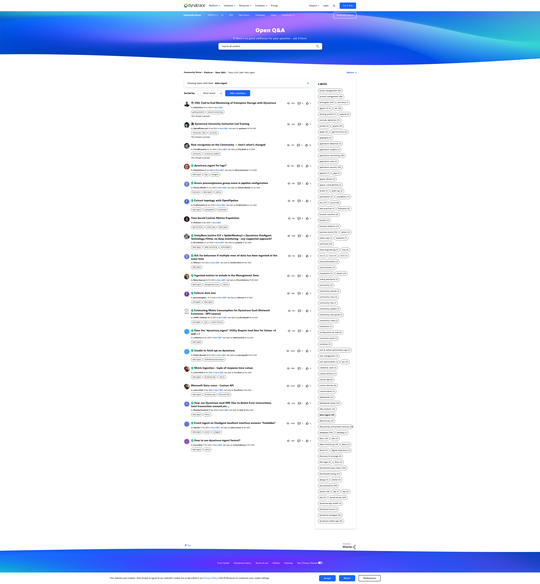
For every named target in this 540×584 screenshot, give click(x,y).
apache (335, 126)
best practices (326, 208)
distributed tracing (328, 474)
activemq (342, 102)
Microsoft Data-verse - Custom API (212, 385)
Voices (273, 15)
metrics (218, 192)
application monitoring (330, 155)
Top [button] (189, 545)
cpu (343, 362)
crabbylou (197, 338)
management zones (212, 284)
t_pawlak (239, 242)
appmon (323, 173)
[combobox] (270, 46)
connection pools (327, 338)
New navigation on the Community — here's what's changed (228, 144)
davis (322, 438)
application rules (327, 161)
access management (328, 90)
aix (336, 108)
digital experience (339, 450)
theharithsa (198, 107)
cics (321, 256)
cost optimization (327, 362)
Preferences (369, 578)
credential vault (326, 368)
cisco (206, 322)
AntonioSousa (199, 170)
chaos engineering (327, 250)
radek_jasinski (239, 338)
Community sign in (345, 15)
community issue (327, 297)
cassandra (340, 238)
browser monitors (327, 214)
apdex (322, 132)
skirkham (197, 223)
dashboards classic (328, 403)
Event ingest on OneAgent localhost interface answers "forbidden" (235, 423)
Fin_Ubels (238, 372)
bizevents (196, 192)
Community (287, 15)
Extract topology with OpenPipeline (216, 200)
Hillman (196, 263)
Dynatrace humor (327, 509)
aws (321, 202)
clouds (339, 273)
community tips (327, 303)
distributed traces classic (330, 468)
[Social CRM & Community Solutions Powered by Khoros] (349, 546)
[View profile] (187, 104)
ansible (323, 126)
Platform (212, 15)
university (213, 133)
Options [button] (350, 72)
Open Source (244, 15)
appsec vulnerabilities (329, 185)
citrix (342, 256)
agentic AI (324, 108)
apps (335, 173)
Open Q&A (220, 72)
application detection (329, 143)
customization (326, 391)
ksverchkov (198, 445)
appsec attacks (326, 179)
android (343, 114)
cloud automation (327, 261)
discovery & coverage (329, 456)
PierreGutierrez (243, 280)
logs (206, 174)
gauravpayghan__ (200, 297)
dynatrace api (336, 497)
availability (342, 197)
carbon (344, 232)
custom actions (326, 373)
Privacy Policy (210, 578)
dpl (334, 491)
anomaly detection (328, 120)
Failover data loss (205, 293)
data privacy (325, 421)
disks (337, 462)
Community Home (192, 15)
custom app (211, 227)
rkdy (241, 410)
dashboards (324, 397)
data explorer (325, 409)
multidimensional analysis (214, 359)
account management (329, 96)
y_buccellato (198, 372)
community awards (328, 291)
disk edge (324, 462)
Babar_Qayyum (199, 280)
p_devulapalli (243, 317)
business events (326, 232)
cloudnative (325, 273)
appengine (324, 138)
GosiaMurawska (200, 149)
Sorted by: (189, 93)
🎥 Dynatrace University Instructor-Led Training (220, 124)
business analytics (327, 226)
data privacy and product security (334, 427)
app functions (198, 227)
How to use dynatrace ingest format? (217, 440)
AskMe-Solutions (200, 317)
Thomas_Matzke (200, 188)
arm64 (322, 191)
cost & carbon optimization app (333, 350)
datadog (340, 432)
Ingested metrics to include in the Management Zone (226, 275)
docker (335, 480)
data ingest (197, 174)
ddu (333, 438)
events (207, 432)
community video (199, 133)
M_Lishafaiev (198, 242)
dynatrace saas (210, 377)
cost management (327, 356)
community (197, 154)
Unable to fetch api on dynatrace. (214, 350)
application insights (328, 149)
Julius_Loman (235, 427)
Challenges (260, 15)
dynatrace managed (328, 515)
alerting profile (326, 114)
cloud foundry (326, 267)
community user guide (329, 314)
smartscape (222, 209)
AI (222, 15)
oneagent (215, 174)
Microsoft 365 (224, 394)
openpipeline (209, 209)
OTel (231, 15)
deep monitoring (211, 247)
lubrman (241, 297)
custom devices (217, 322)
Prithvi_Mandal (199, 355)
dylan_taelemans (242, 170)
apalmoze (243, 128)
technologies (225, 247)
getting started (198, 112)
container (324, 344)
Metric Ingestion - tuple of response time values (223, 368)
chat (344, 250)
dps (344, 491)
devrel (322, 450)
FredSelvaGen (199, 205)
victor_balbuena (239, 445)
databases (324, 432)
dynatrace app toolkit (329, 503)
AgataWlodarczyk (200, 128)
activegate (196, 302)
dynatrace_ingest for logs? (210, 165)
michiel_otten (236, 263)
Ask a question (237, 93)
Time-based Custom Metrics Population (215, 218)
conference (324, 326)
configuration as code (329, 332)
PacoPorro (238, 390)
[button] (327, 578)
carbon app (324, 238)
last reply (232, 128)
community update (212, 154)
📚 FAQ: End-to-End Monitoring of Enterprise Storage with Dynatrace (233, 103)
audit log (336, 191)
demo (344, 444)
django (323, 480)
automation (325, 197)
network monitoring (215, 112)
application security (328, 167)
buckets (323, 220)
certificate (324, 244)
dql (321, 497)
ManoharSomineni (201, 410)
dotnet (323, 491)
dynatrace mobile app (329, 521)
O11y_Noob (242, 149)
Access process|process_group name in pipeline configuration (231, 183)
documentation (326, 485)
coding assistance (327, 279)
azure (332, 202)
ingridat (196, 427)
